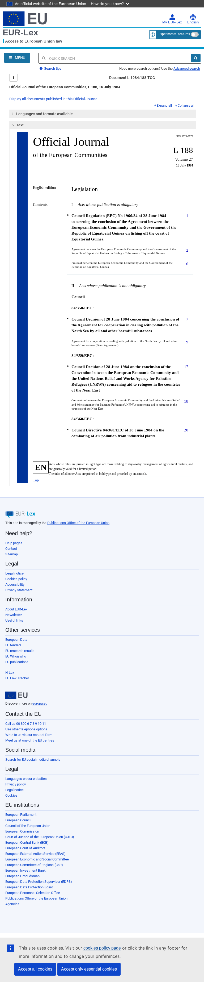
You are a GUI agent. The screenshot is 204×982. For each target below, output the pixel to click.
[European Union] (16, 695)
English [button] (193, 22)
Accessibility (14, 584)
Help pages (13, 543)
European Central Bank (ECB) (27, 842)
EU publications (16, 662)
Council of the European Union (27, 826)
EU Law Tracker (17, 678)
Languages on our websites (26, 779)
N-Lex (9, 673)
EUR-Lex (20, 32)
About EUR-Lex (16, 609)
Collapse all (186, 105)
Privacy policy (15, 784)
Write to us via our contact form (28, 735)
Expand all (164, 105)
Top (36, 480)
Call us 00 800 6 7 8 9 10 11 (25, 724)
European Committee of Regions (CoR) (34, 865)
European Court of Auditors (25, 848)
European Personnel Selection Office (32, 893)
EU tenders (13, 645)
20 (186, 430)
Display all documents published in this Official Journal (53, 99)
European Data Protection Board (29, 887)
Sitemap (11, 554)
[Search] (196, 58)
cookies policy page (102, 948)
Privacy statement (18, 590)
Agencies (12, 904)
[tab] (103, 114)
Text (20, 125)
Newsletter (13, 615)
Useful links (14, 620)
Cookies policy (16, 579)
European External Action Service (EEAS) (35, 854)
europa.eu (39, 703)
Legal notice (14, 573)
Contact (11, 549)
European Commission (22, 831)
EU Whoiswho (15, 656)
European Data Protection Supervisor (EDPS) (38, 882)
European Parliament (20, 815)
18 (186, 401)
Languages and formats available (44, 114)
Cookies (11, 795)
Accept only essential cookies (89, 969)
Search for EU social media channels (32, 760)
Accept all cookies (35, 969)
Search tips (52, 68)
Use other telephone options (26, 729)
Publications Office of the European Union (78, 523)
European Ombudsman (22, 876)
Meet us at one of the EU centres (29, 740)
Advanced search (186, 68)
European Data (16, 640)
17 (186, 366)
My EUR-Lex (172, 22)
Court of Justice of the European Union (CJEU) (39, 837)
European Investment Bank (25, 870)
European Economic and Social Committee (37, 859)
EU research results (20, 651)
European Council (18, 820)
